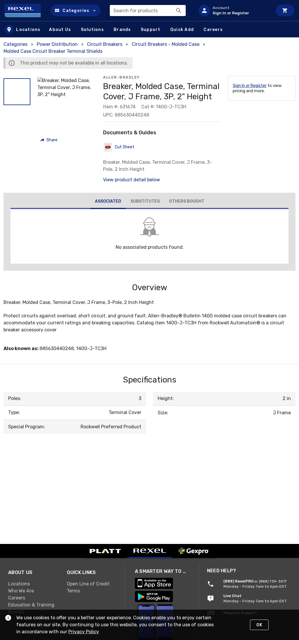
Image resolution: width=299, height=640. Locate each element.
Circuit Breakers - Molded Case (165, 44)
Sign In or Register (250, 85)
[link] (33, 583)
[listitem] (233, 10)
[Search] (178, 10)
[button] (75, 10)
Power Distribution (57, 44)
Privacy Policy (83, 631)
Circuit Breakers (104, 44)
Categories (15, 44)
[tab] (108, 202)
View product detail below (131, 179)
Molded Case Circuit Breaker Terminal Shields (53, 51)
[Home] (25, 10)
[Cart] (285, 10)
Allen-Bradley (121, 77)
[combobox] (148, 10)
